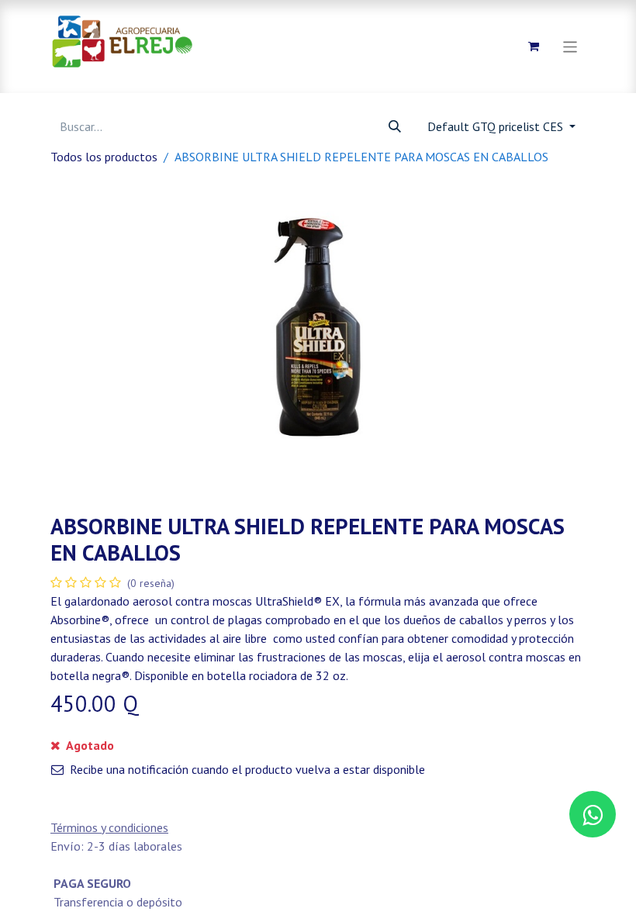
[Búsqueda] (394, 126)
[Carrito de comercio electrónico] (533, 46)
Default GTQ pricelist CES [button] (496, 126)
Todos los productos (103, 156)
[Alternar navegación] (570, 46)
